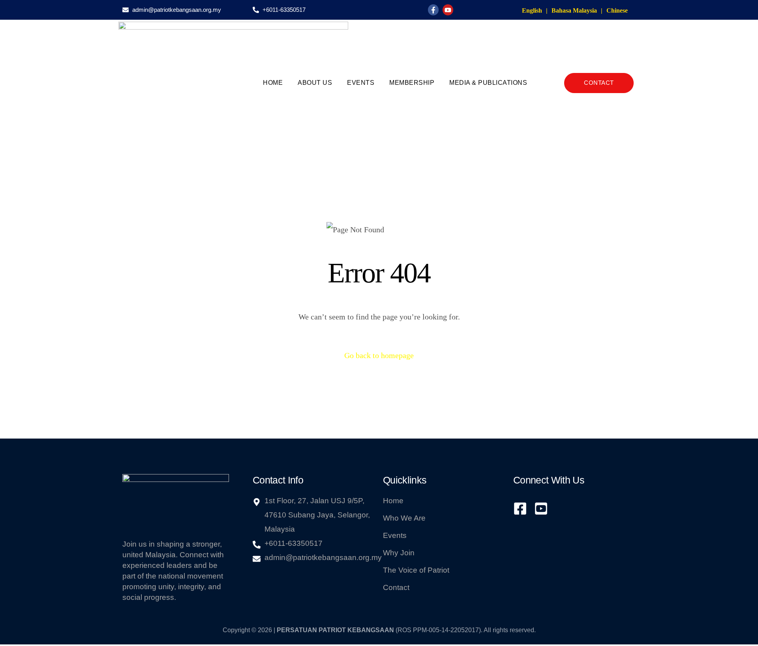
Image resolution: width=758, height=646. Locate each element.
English (532, 10)
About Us (315, 82)
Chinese (617, 10)
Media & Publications (488, 82)
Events (360, 82)
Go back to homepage (379, 355)
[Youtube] (448, 9)
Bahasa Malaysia (574, 10)
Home (273, 82)
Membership (411, 82)
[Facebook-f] (433, 9)
